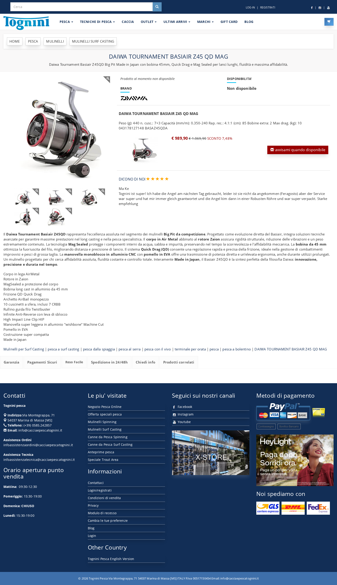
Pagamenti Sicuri (42, 362)
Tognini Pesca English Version (111, 559)
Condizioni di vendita (104, 498)
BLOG (248, 21)
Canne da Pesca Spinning (107, 437)
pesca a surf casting (63, 349)
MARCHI (204, 21)
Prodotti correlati (178, 362)
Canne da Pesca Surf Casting (110, 444)
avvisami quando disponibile (299, 149)
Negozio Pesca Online (105, 407)
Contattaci (96, 483)
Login (92, 535)
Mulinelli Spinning (102, 422)
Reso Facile (74, 362)
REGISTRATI (267, 7)
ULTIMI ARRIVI (175, 21)
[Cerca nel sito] (157, 6)
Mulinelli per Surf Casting (23, 349)
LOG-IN (250, 7)
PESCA (65, 21)
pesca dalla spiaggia (99, 349)
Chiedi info (145, 362)
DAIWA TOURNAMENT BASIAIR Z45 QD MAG (290, 349)
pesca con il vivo (157, 349)
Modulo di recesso (102, 513)
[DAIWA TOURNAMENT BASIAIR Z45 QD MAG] (58, 127)
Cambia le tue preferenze (108, 520)
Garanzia (11, 362)
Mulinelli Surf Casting (105, 429)
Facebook (184, 407)
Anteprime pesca (101, 452)
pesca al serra (130, 349)
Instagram (185, 414)
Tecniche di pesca (96, 21)
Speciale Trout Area (103, 459)
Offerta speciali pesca (105, 414)
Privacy (93, 505)
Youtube (184, 422)
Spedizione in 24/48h (109, 362)
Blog (91, 528)
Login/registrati (100, 490)
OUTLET (147, 21)
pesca (214, 349)
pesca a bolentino (236, 349)
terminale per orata (190, 349)
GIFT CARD (229, 21)
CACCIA (128, 21)
